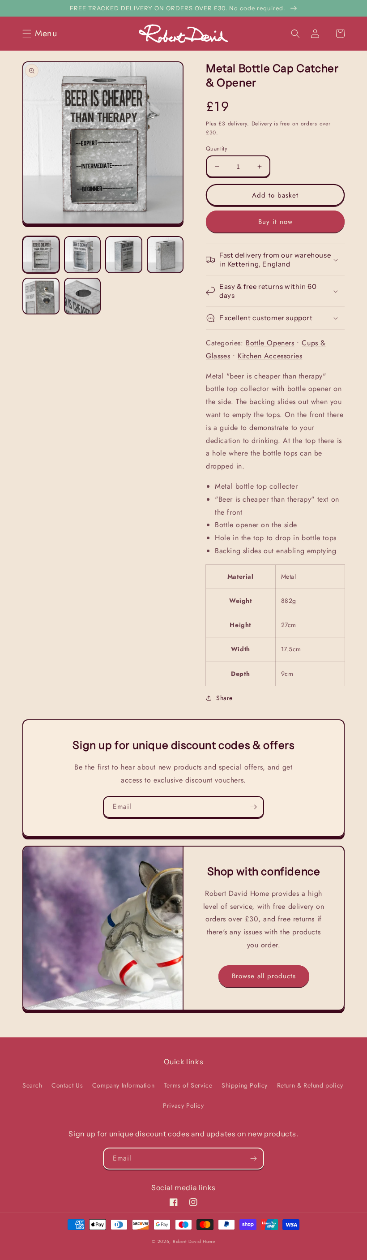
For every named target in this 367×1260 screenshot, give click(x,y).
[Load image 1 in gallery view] (41, 254)
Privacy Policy (183, 1105)
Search (32, 1085)
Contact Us (67, 1085)
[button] (42, 33)
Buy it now (275, 222)
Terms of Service (188, 1085)
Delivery (262, 124)
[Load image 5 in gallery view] (41, 296)
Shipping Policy (245, 1085)
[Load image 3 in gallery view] (123, 254)
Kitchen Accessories (270, 356)
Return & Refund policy (310, 1085)
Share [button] (224, 697)
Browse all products (264, 976)
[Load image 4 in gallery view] (165, 254)
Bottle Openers (270, 343)
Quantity (216, 148)
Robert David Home (194, 1241)
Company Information (123, 1085)
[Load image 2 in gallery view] (82, 254)
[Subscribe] (253, 807)
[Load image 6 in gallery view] (82, 296)
